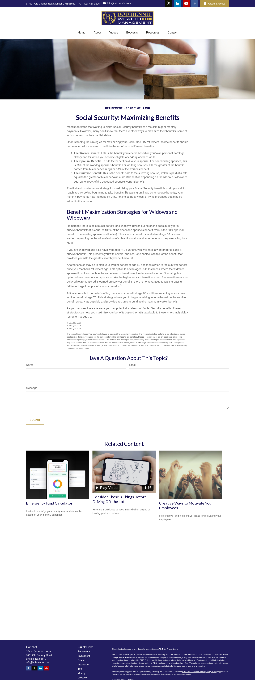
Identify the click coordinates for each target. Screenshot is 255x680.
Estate (81, 660)
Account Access (216, 3)
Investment (84, 655)
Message (31, 388)
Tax (80, 668)
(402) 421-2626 (91, 3)
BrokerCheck (172, 649)
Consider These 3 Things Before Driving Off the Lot (119, 499)
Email (132, 365)
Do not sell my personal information (176, 674)
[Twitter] (168, 3)
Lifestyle (82, 677)
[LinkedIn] (177, 3)
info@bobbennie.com (119, 3)
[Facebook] (194, 3)
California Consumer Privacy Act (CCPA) (199, 671)
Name (29, 365)
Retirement (84, 651)
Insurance (83, 664)
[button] (82, 32)
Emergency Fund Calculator (49, 503)
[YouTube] (186, 3)
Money (81, 673)
